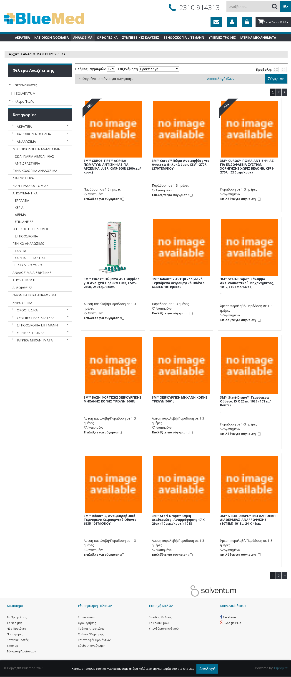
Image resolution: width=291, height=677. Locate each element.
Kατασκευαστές (17, 640)
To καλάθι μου (159, 623)
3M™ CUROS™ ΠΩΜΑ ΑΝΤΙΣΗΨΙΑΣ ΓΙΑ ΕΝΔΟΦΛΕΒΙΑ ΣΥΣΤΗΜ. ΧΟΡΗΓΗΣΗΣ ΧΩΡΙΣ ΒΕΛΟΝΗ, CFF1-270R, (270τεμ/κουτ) (247, 166)
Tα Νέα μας (14, 623)
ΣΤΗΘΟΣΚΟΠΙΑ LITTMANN (37, 325)
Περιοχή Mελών (161, 605)
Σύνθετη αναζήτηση (91, 646)
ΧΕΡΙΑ (19, 207)
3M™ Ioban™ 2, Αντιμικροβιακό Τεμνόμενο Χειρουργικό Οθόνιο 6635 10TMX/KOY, (110, 519)
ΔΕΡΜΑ (20, 214)
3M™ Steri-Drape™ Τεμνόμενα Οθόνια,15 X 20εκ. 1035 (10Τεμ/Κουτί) (245, 401)
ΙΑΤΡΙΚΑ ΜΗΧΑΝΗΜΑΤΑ (35, 340)
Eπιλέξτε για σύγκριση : (102, 199)
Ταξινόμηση (128, 69)
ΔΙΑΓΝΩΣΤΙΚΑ (23, 178)
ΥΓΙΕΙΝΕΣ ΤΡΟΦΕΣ (30, 333)
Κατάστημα (15, 605)
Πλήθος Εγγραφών (90, 69)
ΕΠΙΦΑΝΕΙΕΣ (24, 221)
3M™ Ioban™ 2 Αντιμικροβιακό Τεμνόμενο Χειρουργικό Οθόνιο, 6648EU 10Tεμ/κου (179, 283)
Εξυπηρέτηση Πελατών (95, 605)
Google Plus (232, 623)
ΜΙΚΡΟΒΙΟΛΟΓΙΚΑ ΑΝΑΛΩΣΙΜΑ (36, 149)
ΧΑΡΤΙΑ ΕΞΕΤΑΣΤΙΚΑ (30, 258)
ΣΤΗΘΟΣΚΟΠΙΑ (26, 236)
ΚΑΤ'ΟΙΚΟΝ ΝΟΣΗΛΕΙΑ (34, 134)
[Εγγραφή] (232, 22)
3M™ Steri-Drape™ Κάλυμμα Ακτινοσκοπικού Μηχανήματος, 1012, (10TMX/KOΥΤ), (247, 283)
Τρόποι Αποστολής (91, 628)
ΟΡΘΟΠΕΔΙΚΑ (27, 310)
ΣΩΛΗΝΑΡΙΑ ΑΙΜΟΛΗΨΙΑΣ (34, 156)
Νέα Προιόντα (16, 628)
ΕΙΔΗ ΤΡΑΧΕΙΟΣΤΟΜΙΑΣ (30, 185)
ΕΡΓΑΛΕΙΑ (22, 200)
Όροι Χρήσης (87, 623)
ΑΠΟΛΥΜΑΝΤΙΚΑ (25, 193)
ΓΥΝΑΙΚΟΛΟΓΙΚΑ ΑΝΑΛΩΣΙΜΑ (35, 170)
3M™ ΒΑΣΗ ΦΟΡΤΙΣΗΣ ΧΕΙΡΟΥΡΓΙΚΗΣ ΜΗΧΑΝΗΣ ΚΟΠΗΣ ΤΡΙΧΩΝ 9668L (112, 399)
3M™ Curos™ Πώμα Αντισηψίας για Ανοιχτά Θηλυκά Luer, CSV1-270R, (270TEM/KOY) (181, 164)
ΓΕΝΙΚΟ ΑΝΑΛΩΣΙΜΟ (29, 243)
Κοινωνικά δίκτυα (233, 605)
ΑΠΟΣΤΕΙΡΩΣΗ (24, 280)
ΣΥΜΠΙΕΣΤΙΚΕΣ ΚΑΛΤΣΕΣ (35, 318)
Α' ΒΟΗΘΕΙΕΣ (22, 287)
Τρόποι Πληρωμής (90, 634)
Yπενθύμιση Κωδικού (164, 628)
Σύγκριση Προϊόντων (21, 651)
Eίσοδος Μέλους (160, 617)
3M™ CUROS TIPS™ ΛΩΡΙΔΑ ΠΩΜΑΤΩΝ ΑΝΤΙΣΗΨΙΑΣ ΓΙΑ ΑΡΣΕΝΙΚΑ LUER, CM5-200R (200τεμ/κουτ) (112, 166)
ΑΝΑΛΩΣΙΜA (32, 54)
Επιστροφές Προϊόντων (94, 640)
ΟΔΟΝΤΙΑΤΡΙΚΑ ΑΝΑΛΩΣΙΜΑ (34, 295)
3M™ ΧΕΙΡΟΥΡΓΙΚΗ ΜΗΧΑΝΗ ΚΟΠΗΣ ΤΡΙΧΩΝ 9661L (180, 399)
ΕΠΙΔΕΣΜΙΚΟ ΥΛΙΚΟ (27, 265)
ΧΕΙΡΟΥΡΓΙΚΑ (55, 54)
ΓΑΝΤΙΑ (20, 251)
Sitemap (12, 646)
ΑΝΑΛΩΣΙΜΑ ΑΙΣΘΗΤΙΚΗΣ (32, 272)
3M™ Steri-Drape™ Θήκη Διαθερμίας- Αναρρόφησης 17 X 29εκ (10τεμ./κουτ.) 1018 (178, 519)
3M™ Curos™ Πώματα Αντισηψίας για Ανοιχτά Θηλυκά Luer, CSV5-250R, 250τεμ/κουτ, (111, 283)
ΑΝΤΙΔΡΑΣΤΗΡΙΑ (27, 163)
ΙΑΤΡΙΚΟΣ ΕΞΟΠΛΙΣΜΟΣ (31, 229)
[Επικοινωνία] (216, 22)
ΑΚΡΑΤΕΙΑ (24, 126)
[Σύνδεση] (247, 22)
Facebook (229, 617)
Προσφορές (15, 634)
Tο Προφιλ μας (17, 617)
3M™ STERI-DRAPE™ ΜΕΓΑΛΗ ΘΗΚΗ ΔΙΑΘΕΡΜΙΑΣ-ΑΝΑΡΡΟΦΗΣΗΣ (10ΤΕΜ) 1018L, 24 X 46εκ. (248, 519)
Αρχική (14, 54)
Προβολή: (264, 69)
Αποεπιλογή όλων (220, 78)
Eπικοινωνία (86, 617)
